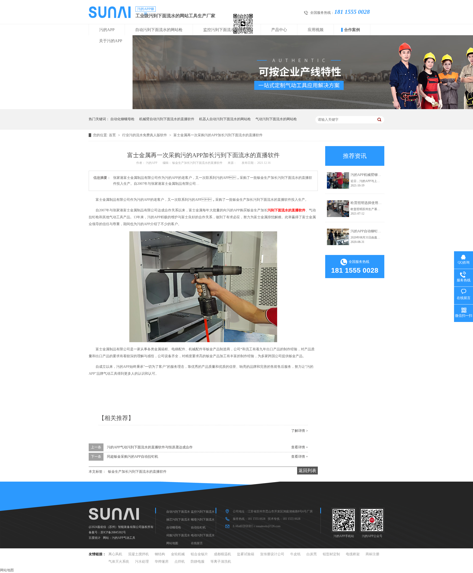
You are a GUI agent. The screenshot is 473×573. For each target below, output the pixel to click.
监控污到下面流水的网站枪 (227, 30)
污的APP (107, 30)
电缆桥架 (353, 554)
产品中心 (279, 30)
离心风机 (115, 554)
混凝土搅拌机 (138, 554)
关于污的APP (110, 41)
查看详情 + (299, 447)
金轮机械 (178, 554)
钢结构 (160, 554)
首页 (113, 135)
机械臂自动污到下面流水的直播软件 (166, 119)
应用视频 (315, 30)
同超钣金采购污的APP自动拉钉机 (132, 456)
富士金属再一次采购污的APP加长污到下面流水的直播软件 (218, 135)
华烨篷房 (162, 561)
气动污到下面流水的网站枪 (276, 119)
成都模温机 (222, 554)
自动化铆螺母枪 (122, 119)
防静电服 (197, 561)
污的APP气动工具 (123, 537)
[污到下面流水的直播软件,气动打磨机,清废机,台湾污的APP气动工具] (110, 16)
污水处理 (142, 561)
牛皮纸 (295, 554)
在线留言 (197, 543)
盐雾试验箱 (245, 554)
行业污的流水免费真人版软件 (145, 135)
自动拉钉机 (198, 527)
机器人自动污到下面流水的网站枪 (225, 119)
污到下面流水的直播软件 (286, 210)
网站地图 (172, 543)
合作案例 (352, 30)
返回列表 (307, 470)
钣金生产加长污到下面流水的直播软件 (137, 471)
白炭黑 (311, 554)
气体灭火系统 (118, 561)
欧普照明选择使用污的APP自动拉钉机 (380, 203)
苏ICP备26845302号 (113, 532)
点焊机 (179, 561)
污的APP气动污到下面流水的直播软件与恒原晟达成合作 (150, 447)
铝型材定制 (331, 554)
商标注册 (372, 554)
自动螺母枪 (173, 527)
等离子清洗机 (220, 561)
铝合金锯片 (199, 554)
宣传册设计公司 (272, 554)
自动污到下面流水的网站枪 (159, 30)
